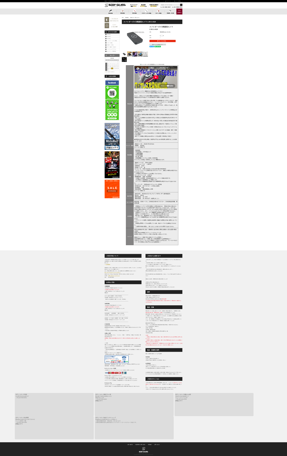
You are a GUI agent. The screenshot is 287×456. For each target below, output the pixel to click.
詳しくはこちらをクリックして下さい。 (113, 272)
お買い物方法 (130, 444)
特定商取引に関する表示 (140, 444)
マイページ (168, 1)
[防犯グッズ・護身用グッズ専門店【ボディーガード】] (115, 6)
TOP (123, 17)
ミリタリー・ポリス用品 (112, 40)
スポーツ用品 (158, 11)
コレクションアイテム (111, 49)
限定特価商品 (179, 11)
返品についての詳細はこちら (157, 44)
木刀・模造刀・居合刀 (111, 47)
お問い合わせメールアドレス (114, 275)
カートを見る (178, 1)
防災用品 (135, 11)
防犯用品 (123, 11)
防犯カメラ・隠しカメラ (134, 17)
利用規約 (150, 444)
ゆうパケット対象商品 (111, 51)
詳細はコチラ (99, 400)
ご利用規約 (108, 264)
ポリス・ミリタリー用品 (146, 11)
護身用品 (111, 11)
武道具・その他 (170, 11)
